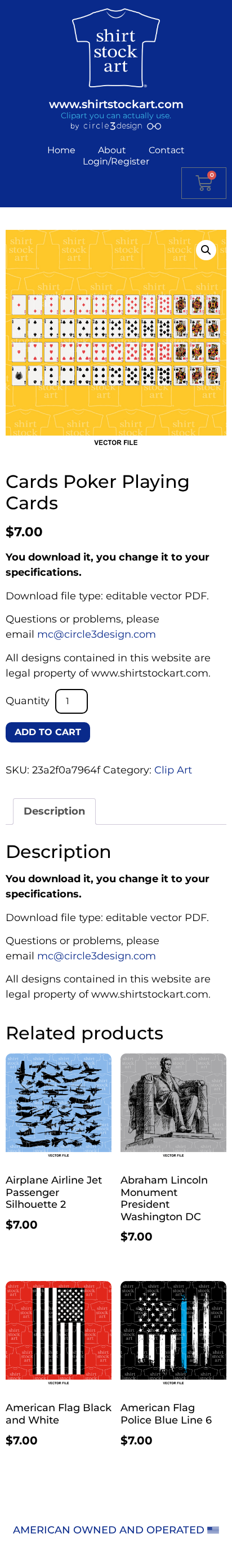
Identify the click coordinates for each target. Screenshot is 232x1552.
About (112, 150)
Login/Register (116, 161)
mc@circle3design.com (96, 634)
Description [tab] (54, 811)
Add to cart (48, 732)
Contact (167, 150)
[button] (206, 250)
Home (61, 150)
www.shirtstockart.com (116, 104)
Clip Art (173, 770)
